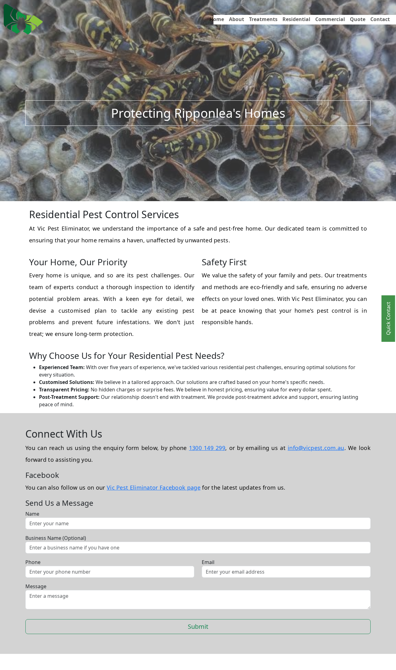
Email (208, 562)
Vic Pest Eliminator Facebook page (153, 487)
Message (35, 586)
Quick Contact (388, 318)
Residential (296, 19)
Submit (198, 626)
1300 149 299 (207, 448)
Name (32, 513)
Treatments (263, 19)
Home (216, 19)
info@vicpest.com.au (316, 448)
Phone (33, 562)
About (236, 19)
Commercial (330, 19)
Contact (380, 19)
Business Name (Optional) (55, 538)
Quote (357, 19)
